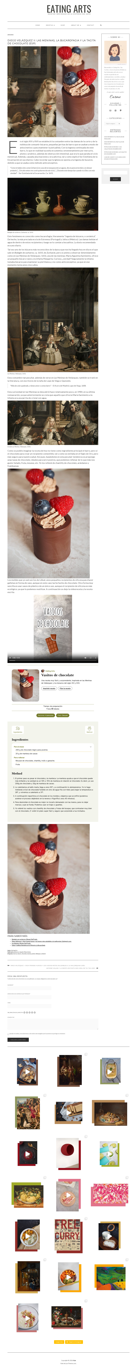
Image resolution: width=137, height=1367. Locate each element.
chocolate (24, 953)
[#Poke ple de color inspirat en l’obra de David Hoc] (68, 1277)
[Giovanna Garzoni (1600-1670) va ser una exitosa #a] (27, 1195)
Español (22, 952)
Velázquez (38, 953)
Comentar (10, 1017)
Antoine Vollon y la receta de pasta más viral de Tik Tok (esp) (70, 968)
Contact (90, 25)
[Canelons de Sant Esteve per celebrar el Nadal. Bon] (110, 1072)
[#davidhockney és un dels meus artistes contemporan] (110, 1277)
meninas (29, 953)
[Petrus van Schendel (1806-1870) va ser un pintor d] (68, 1072)
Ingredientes (17, 732)
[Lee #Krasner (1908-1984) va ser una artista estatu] (110, 1195)
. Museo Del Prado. (21, 943)
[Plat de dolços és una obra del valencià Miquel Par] (110, 1113)
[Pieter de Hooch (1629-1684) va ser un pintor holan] (27, 1277)
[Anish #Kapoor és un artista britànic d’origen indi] (68, 1154)
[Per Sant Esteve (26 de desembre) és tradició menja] (27, 1113)
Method (89, 732)
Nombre (10, 985)
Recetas (50, 25)
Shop (63, 25)
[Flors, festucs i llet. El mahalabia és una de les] (27, 1318)
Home (37, 25)
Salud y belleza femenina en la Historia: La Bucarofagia (28, 945)
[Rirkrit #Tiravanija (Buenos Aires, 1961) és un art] (68, 1236)
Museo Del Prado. (24, 939)
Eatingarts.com (42, 941)
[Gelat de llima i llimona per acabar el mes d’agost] (110, 1154)
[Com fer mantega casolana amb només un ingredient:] (110, 1236)
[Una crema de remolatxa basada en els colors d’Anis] (27, 1154)
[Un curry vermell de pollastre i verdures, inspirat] (27, 1236)
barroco (15, 953)
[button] (91, 747)
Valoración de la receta (15, 1012)
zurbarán (43, 953)
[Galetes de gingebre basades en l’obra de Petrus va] (27, 1072)
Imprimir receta (49, 688)
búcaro (19, 953)
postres (33, 953)
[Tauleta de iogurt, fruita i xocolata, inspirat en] (68, 1195)
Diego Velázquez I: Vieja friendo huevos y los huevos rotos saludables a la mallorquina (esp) (48, 965)
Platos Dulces (27, 952)
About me (75, 25)
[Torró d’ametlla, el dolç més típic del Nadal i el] (68, 1113)
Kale (74, 1360)
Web (8, 1003)
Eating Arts (14, 950)
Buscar (115, 179)
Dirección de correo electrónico (18, 994)
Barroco (17, 952)
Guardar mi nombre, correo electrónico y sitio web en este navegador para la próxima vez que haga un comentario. (37, 1033)
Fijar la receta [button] (65, 688)
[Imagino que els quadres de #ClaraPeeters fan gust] (68, 1318)
